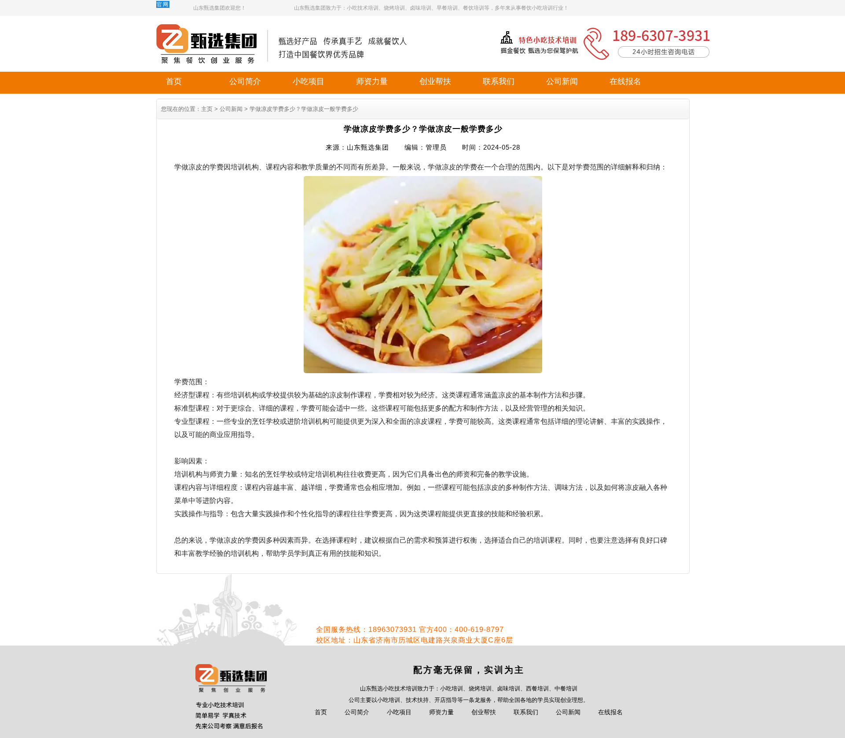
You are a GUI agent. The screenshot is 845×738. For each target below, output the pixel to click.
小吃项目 (308, 81)
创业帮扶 (435, 81)
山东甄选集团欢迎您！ (219, 8)
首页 (174, 81)
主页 (207, 109)
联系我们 (498, 81)
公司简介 (245, 81)
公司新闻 (562, 81)
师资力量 (372, 81)
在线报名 (625, 81)
